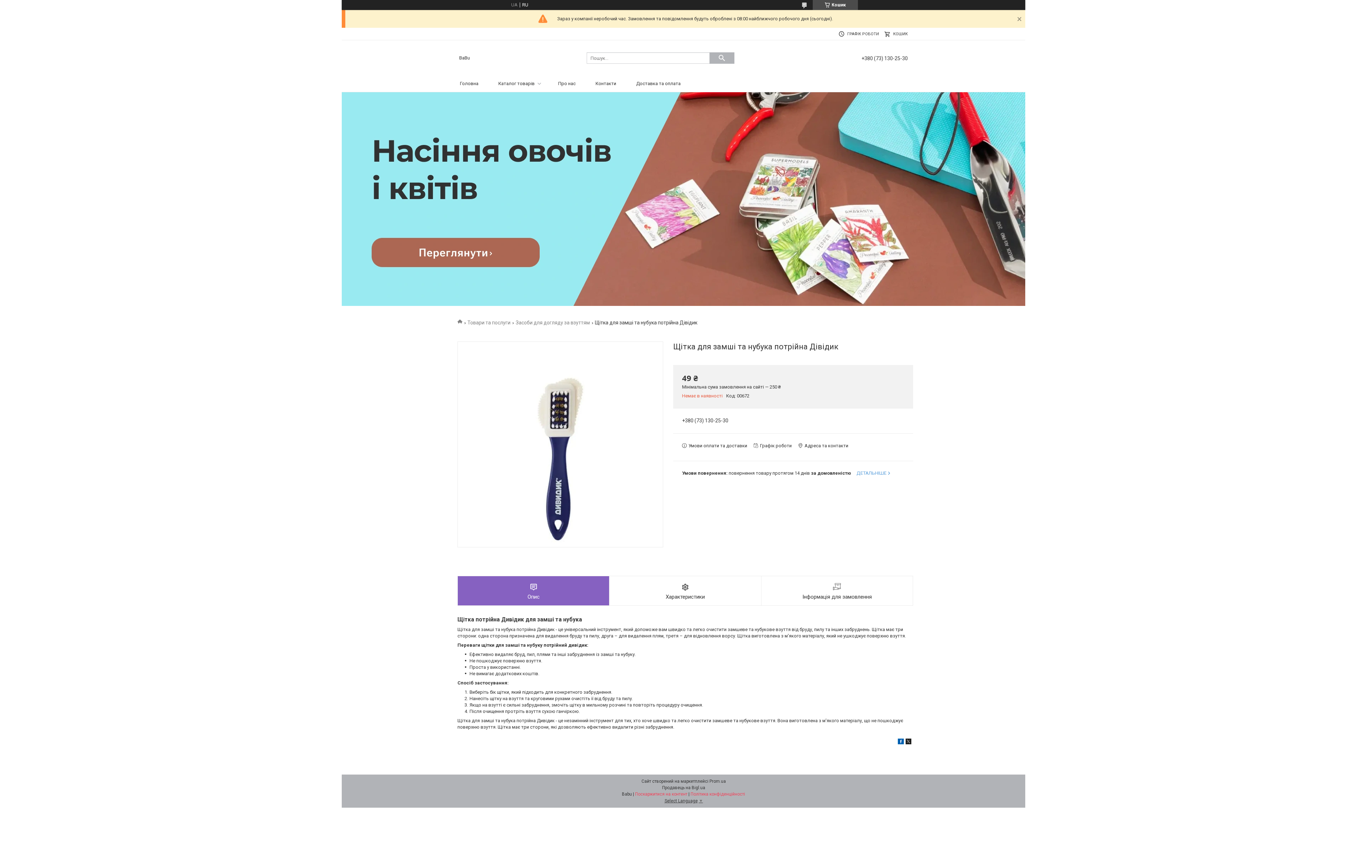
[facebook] (901, 742)
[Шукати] (721, 58)
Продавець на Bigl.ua (683, 787)
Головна (469, 83)
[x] (908, 742)
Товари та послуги (488, 322)
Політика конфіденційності (718, 794)
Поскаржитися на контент (661, 794)
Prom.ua (717, 781)
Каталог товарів (516, 83)
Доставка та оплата (658, 83)
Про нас (567, 83)
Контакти (606, 83)
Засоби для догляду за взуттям (553, 322)
